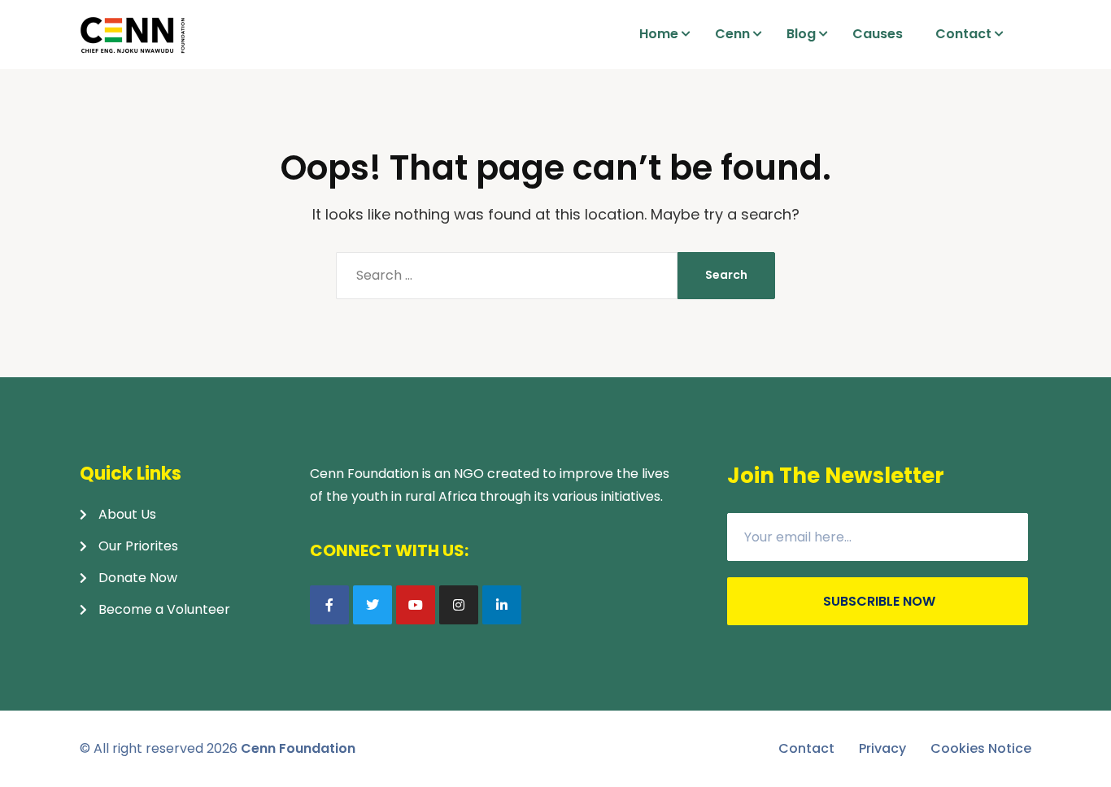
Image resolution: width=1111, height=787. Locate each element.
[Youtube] (415, 604)
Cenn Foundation (298, 748)
